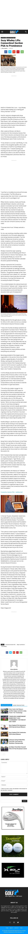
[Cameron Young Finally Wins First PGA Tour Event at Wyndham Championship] (4, 741)
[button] (26, 32)
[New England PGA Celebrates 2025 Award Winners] (4, 734)
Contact (16, 928)
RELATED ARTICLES (6, 705)
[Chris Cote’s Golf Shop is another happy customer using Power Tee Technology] (4, 711)
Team (21, 928)
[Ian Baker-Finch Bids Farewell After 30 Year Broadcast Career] (4, 748)
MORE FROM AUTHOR (18, 705)
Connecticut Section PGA (10, 644)
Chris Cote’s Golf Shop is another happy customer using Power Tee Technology (17, 710)
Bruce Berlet (4, 48)
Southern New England (11, 37)
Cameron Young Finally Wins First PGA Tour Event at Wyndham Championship (17, 741)
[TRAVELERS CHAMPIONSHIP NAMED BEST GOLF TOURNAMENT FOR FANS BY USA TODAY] (4, 718)
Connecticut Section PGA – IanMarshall (11, 492)
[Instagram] (14, 922)
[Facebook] (10, 922)
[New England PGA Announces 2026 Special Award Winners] (4, 727)
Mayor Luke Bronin (21, 644)
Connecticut (3, 37)
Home (2, 35)
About (11, 928)
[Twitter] (18, 922)
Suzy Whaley (4, 646)
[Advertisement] (14, 15)
